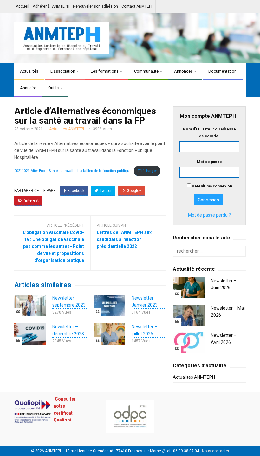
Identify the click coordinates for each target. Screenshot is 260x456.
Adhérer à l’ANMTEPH (51, 6)
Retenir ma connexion (211, 186)
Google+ (134, 190)
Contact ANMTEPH (137, 6)
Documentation (222, 71)
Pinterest (31, 200)
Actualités (29, 71)
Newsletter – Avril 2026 (224, 339)
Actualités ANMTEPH (67, 129)
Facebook (76, 190)
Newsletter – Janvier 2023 (145, 301)
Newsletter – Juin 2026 (224, 284)
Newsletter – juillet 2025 (144, 330)
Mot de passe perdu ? (209, 215)
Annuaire (28, 88)
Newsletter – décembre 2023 (68, 330)
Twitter (106, 190)
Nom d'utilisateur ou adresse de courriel (209, 132)
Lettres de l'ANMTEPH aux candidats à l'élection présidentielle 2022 (124, 239)
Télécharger (147, 171)
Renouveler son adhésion (95, 6)
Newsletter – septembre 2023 (69, 301)
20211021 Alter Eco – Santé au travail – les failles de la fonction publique (72, 171)
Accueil (22, 6)
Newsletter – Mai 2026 (228, 312)
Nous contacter (215, 451)
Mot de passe (209, 162)
